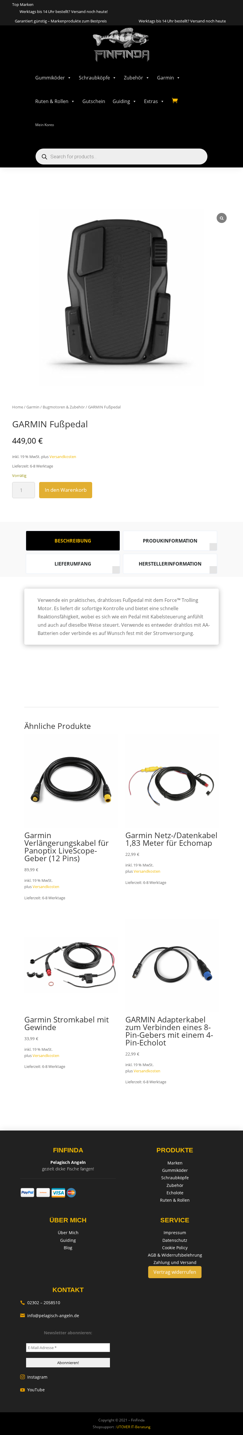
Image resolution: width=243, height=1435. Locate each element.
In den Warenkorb (66, 489)
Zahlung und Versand (175, 1262)
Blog (68, 1247)
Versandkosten (62, 456)
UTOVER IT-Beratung (133, 1426)
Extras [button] (151, 101)
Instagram (33, 1377)
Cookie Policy (175, 1247)
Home (17, 407)
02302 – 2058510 (40, 1302)
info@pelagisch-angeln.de (49, 1315)
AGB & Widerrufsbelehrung (175, 1255)
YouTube (32, 1389)
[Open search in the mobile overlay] (121, 156)
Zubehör (133, 77)
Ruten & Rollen (51, 101)
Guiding (121, 101)
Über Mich (68, 1232)
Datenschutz (174, 1240)
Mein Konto (44, 124)
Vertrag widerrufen (175, 1272)
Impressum (175, 1232)
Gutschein (93, 101)
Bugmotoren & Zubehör (64, 407)
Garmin (165, 77)
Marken (175, 1163)
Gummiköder (50, 77)
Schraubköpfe (94, 77)
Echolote (175, 1192)
